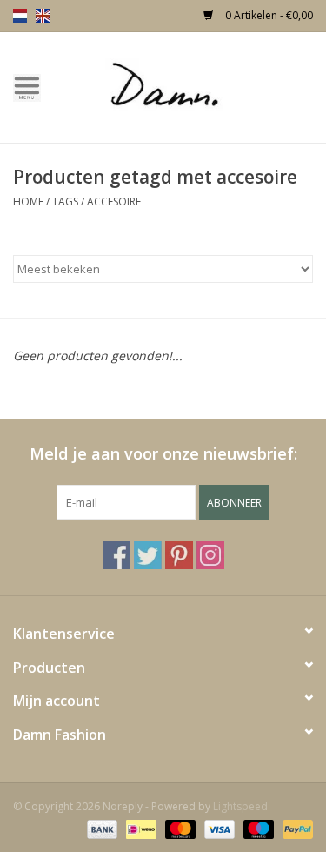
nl (20, 16)
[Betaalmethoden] (100, 828)
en (43, 16)
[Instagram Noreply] (210, 555)
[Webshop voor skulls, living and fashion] (190, 85)
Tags (65, 201)
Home (28, 201)
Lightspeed (240, 806)
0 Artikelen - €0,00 (268, 15)
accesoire (114, 201)
